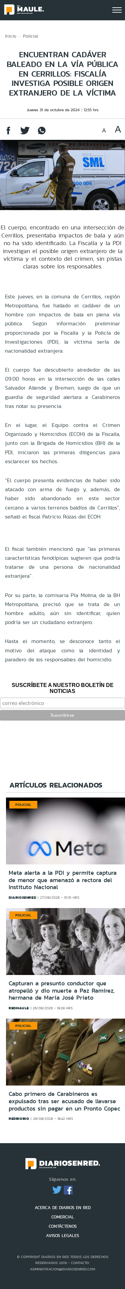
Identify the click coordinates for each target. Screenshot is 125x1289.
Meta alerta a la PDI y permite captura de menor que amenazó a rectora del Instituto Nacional (63, 879)
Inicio (10, 36)
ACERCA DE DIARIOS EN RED (63, 1207)
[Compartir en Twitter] (25, 134)
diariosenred (22, 897)
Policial (30, 36)
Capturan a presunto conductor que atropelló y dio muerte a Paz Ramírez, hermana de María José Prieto (62, 990)
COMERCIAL (62, 1217)
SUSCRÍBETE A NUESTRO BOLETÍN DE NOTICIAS (63, 688)
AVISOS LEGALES (62, 1235)
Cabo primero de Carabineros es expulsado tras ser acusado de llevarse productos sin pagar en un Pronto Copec (64, 1101)
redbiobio (19, 1118)
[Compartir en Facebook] (8, 134)
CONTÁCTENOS (63, 1226)
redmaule (19, 1008)
